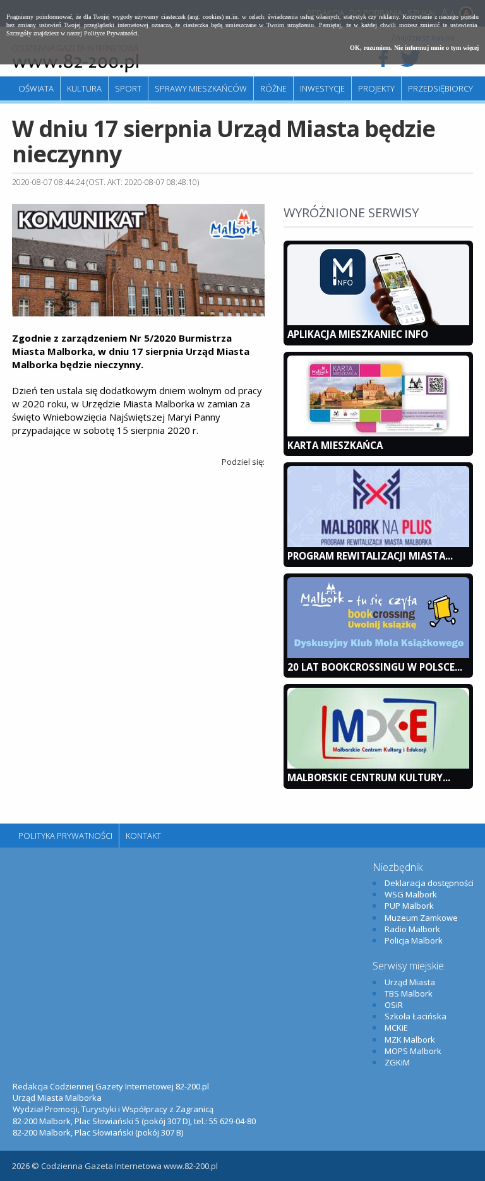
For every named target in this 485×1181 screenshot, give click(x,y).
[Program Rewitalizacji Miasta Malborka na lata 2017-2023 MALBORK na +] (378, 543)
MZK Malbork (410, 1039)
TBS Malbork (409, 993)
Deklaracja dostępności (429, 883)
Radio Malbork (412, 929)
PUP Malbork (409, 905)
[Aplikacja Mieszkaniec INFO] (378, 322)
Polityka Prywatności (65, 835)
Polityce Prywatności (111, 33)
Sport (128, 88)
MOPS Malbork (413, 1051)
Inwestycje (322, 88)
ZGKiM (397, 1062)
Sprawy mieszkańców (201, 88)
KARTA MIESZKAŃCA (335, 445)
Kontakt (143, 835)
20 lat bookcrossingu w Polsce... (374, 667)
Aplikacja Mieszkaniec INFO (357, 334)
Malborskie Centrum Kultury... (368, 777)
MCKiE (396, 1027)
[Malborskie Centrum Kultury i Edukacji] (378, 765)
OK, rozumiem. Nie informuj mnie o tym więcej (414, 47)
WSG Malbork (411, 894)
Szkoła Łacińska (415, 1016)
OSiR (394, 1004)
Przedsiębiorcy (440, 88)
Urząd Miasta (410, 982)
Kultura (84, 88)
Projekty (376, 88)
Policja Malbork (414, 940)
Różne (273, 88)
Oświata (36, 88)
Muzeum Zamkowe (421, 917)
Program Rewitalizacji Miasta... (370, 555)
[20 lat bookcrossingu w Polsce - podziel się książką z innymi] (378, 655)
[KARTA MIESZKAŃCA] (378, 433)
